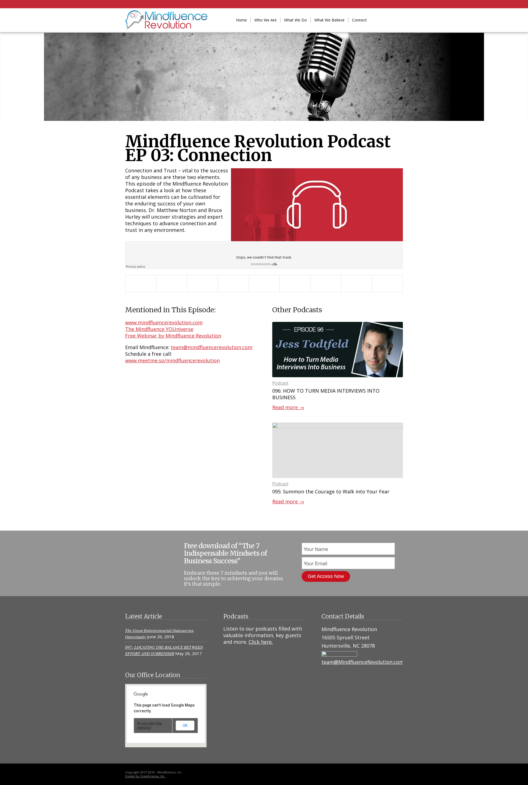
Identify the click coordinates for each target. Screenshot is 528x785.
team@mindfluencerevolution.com (211, 347)
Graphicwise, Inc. (153, 776)
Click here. (261, 642)
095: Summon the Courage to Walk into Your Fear (330, 491)
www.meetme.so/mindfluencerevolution (172, 360)
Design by (132, 776)
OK (185, 725)
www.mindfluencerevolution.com (164, 322)
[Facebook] (390, 20)
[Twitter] (399, 20)
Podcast (280, 383)
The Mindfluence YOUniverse (159, 329)
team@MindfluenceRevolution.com (362, 662)
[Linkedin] (382, 20)
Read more (288, 407)
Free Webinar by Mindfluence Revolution (173, 335)
